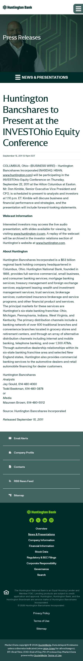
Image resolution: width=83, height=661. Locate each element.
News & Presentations (41, 534)
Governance (41, 569)
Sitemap (16, 495)
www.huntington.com (17, 175)
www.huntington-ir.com (29, 233)
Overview (41, 528)
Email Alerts (18, 438)
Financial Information (41, 546)
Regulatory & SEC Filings (41, 557)
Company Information (41, 540)
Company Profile (21, 452)
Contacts (16, 466)
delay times (49, 648)
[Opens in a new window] (31, 520)
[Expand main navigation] (78, 8)
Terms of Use (41, 621)
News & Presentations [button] (44, 77)
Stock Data (41, 552)
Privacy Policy (41, 613)
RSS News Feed (20, 481)
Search (41, 575)
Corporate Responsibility (41, 563)
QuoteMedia (44, 645)
